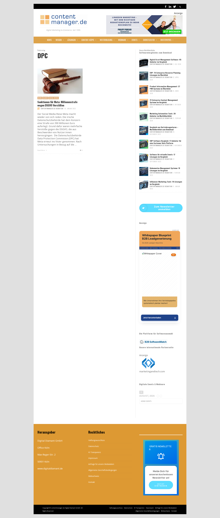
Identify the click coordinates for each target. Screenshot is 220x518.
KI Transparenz (94, 452)
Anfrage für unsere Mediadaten (101, 464)
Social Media (53, 98)
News (40, 98)
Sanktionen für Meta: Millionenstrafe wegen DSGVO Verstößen (57, 103)
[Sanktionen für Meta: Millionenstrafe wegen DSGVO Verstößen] (56, 81)
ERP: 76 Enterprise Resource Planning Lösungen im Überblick (165, 73)
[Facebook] (166, 6)
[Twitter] (174, 6)
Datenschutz (93, 446)
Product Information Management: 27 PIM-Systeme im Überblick (165, 87)
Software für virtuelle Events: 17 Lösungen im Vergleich (162, 155)
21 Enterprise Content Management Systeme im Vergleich (164, 101)
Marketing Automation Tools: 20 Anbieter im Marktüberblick (163, 114)
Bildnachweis (93, 476)
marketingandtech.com (152, 371)
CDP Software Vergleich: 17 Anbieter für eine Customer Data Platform (165, 141)
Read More (41, 150)
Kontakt (91, 482)
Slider (45, 98)
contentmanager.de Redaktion (52, 109)
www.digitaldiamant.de (50, 468)
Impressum (93, 458)
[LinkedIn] (170, 6)
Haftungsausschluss (96, 440)
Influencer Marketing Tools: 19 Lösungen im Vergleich (166, 182)
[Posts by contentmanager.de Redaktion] (38, 109)
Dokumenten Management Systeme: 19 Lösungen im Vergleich (165, 169)
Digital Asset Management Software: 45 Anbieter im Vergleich (165, 60)
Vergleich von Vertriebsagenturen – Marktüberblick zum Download (164, 128)
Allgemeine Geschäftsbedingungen (102, 470)
